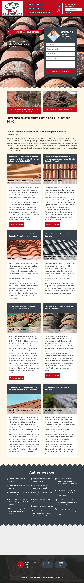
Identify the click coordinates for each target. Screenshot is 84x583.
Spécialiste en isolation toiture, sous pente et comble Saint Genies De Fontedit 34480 (67, 502)
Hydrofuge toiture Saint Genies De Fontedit (43, 494)
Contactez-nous (58, 577)
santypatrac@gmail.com (39, 12)
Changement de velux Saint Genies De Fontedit (19, 487)
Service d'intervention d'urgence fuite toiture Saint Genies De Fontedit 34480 (66, 493)
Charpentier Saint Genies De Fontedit (17, 480)
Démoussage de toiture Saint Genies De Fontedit (41, 480)
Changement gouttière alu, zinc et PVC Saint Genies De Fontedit (19, 494)
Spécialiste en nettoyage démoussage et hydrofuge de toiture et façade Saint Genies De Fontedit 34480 (67, 482)
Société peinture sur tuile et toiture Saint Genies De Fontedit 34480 (66, 512)
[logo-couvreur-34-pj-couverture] (12, 8)
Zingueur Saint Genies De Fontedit (43, 506)
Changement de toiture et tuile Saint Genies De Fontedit (42, 487)
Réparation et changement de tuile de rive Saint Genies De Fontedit (18, 511)
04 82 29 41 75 (35, 4)
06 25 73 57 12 (35, 8)
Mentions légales (46, 577)
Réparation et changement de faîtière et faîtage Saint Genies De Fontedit (19, 502)
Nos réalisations (15, 32)
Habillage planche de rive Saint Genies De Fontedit (42, 501)
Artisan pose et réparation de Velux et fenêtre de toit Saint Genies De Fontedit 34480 (41, 513)
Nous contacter (32, 32)
